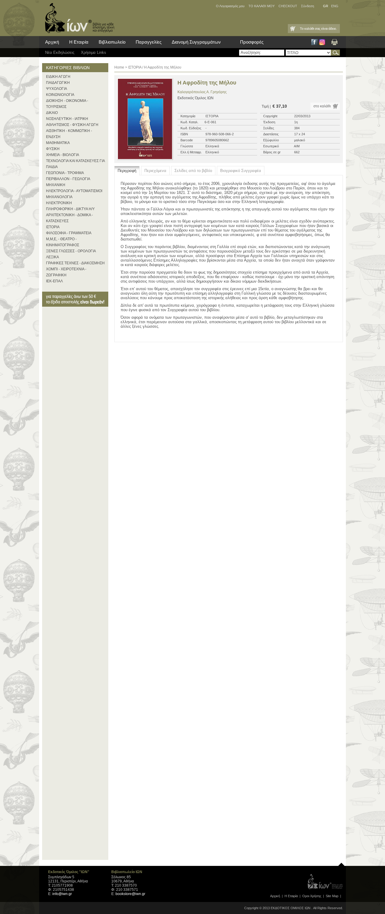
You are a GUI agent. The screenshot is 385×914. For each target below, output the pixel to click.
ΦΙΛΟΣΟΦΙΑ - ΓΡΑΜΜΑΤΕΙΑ (68, 233)
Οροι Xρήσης (311, 896)
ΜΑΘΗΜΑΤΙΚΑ (58, 143)
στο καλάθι (322, 106)
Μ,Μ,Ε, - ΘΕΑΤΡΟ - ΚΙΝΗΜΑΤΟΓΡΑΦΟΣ (62, 242)
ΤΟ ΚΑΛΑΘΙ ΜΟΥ (261, 6)
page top (341, 863)
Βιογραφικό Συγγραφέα (240, 170)
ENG (334, 6)
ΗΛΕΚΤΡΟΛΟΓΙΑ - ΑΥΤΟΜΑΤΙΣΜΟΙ (74, 191)
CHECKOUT (288, 6)
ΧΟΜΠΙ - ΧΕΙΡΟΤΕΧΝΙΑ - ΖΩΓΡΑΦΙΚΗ (66, 272)
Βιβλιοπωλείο (112, 41)
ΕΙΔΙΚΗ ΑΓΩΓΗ (58, 77)
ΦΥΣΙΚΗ (53, 149)
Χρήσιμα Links (93, 52)
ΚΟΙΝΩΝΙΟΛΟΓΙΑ (60, 95)
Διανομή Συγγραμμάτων (196, 41)
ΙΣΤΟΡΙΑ (53, 227)
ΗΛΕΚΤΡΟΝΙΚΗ (59, 203)
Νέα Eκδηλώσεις (59, 52)
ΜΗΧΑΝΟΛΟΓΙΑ (59, 197)
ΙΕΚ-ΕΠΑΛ (54, 281)
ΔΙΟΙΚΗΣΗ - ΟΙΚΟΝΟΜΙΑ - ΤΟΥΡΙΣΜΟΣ (67, 104)
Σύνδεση (307, 6)
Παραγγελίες (149, 41)
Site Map (332, 896)
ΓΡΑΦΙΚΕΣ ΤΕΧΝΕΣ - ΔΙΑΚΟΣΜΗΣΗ (75, 263)
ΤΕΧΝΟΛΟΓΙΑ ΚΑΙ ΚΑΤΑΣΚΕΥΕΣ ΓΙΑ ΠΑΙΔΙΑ (75, 164)
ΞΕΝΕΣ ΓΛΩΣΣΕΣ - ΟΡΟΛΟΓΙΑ (71, 251)
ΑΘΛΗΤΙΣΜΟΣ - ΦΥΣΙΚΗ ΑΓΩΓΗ (72, 125)
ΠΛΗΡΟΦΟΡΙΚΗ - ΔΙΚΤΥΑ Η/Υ (70, 209)
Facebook (314, 42)
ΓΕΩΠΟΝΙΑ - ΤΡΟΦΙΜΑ (65, 173)
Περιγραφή (127, 170)
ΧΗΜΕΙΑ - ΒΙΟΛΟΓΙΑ (62, 155)
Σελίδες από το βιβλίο (193, 170)
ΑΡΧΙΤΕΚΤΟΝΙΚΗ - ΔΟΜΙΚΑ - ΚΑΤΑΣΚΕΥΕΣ (69, 218)
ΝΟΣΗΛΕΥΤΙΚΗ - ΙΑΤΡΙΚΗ (67, 119)
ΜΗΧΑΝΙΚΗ (55, 185)
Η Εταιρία (78, 41)
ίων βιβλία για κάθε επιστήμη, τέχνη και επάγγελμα (78, 18)
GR (325, 6)
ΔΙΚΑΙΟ (52, 113)
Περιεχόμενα (155, 170)
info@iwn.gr (62, 894)
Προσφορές (251, 41)
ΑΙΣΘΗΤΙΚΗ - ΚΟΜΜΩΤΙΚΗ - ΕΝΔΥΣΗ (69, 134)
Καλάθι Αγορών (292, 28)
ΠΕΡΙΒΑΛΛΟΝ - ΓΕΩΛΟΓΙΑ (68, 179)
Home (119, 67)
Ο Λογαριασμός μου (230, 6)
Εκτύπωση (334, 42)
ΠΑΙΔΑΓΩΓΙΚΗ (58, 83)
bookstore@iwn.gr (130, 894)
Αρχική (52, 41)
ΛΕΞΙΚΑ (52, 257)
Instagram (322, 42)
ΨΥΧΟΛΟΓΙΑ (56, 89)
